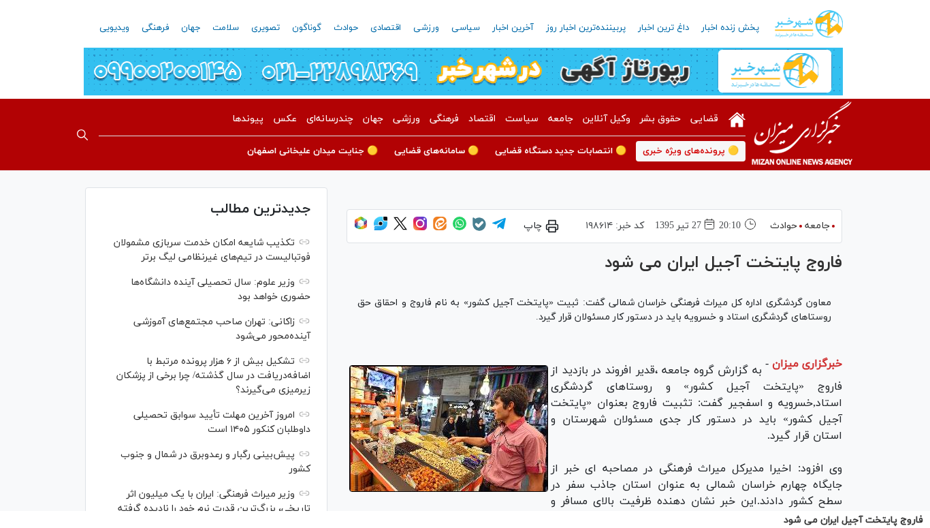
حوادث (346, 28)
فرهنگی (155, 28)
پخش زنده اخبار (730, 28)
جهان (190, 28)
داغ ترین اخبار (663, 28)
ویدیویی (114, 28)
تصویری (265, 28)
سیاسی (465, 28)
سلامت (225, 28)
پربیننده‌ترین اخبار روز (586, 28)
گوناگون (306, 28)
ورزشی (426, 28)
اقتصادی (385, 28)
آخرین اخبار (513, 28)
